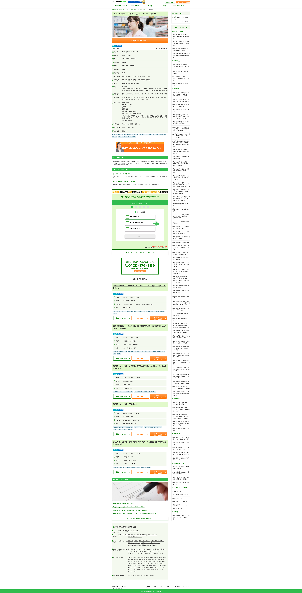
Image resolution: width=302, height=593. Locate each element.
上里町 (153, 569)
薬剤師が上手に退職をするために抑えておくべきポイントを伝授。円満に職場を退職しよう (181, 184)
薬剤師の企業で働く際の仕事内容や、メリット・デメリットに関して (181, 55)
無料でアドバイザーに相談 (182, 2)
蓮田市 (153, 563)
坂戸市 (157, 563)
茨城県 (130, 575)
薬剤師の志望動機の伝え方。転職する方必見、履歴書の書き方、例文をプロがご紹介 (181, 116)
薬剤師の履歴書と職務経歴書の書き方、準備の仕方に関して (181, 100)
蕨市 (134, 561)
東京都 (147, 575)
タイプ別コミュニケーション (180, 494)
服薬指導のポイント (178, 498)
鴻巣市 (149, 559)
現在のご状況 (141, 212)
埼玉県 (139, 9)
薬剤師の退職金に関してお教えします (181, 84)
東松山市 (130, 559)
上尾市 (158, 559)
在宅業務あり (144, 543)
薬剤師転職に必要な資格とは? (181, 242)
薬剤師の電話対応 (178, 508)
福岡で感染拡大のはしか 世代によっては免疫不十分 (181, 473)
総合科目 (130, 549)
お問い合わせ (176, 587)
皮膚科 (158, 549)
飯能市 (156, 557)
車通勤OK (161, 541)
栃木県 (134, 575)
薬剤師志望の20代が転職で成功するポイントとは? (181, 227)
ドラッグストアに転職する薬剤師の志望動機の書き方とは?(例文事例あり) (181, 216)
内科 (135, 549)
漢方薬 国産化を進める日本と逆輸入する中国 (181, 467)
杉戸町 (130, 571)
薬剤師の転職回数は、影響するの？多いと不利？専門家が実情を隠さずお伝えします (181, 163)
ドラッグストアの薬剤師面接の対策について (181, 222)
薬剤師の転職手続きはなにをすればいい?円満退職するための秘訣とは (181, 264)
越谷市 (130, 561)
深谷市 (154, 559)
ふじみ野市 (145, 565)
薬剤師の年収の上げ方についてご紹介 (181, 72)
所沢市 (151, 557)
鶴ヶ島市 (130, 565)
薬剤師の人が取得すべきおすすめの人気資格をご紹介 (181, 403)
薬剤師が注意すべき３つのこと (181, 501)
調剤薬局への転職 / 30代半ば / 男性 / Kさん (181, 443)
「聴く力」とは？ (177, 491)
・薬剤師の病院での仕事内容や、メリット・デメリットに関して (128, 507)
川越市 (130, 557)
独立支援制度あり (146, 545)
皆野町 (134, 569)
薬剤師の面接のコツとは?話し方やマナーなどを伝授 (181, 105)
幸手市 (161, 563)
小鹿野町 (143, 569)
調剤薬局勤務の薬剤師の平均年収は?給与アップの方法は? (181, 382)
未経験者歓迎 (154, 541)
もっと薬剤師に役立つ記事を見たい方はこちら (140, 519)
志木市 (150, 561)
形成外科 (156, 553)
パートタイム (136, 530)
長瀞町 (138, 569)
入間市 (142, 561)
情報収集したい (134, 217)
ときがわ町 (161, 567)
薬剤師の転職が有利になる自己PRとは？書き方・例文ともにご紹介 (181, 177)
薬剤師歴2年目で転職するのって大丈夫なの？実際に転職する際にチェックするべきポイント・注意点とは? (181, 279)
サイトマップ (186, 587)
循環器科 (149, 549)
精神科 (157, 551)
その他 (161, 553)
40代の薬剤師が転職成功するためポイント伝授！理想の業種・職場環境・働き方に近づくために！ (181, 143)
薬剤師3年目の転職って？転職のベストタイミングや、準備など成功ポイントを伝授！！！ (181, 303)
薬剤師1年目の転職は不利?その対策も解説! (181, 286)
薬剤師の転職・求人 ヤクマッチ (119, 9)
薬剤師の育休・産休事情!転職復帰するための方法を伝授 (181, 331)
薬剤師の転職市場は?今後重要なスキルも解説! (181, 237)
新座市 (159, 561)
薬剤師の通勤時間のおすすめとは (181, 429)
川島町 (147, 567)
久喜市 (130, 563)
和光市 (155, 561)
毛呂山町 (164, 565)
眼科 (141, 551)
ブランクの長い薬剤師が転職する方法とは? (181, 314)
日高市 (135, 565)
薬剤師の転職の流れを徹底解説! (181, 210)
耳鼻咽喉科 (137, 551)
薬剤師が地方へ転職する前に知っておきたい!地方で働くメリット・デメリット (181, 271)
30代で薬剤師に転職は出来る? (180, 204)
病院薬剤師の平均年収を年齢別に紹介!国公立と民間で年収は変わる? (181, 393)
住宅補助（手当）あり (154, 543)
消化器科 (130, 551)
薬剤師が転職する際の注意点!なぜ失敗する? (181, 258)
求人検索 (150, 6)
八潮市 (138, 563)
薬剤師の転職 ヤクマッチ (121, 6)
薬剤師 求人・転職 (131, 9)
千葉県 (143, 575)
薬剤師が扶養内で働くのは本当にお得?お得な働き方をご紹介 (181, 66)
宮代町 (161, 569)
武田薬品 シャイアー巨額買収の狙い (181, 483)
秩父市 (147, 557)
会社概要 (148, 587)
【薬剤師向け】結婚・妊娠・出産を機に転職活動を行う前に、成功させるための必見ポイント (181, 325)
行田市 (143, 557)
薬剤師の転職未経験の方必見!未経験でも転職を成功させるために (181, 170)
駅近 (129, 543)
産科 (152, 553)
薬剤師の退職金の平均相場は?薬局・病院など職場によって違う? (181, 362)
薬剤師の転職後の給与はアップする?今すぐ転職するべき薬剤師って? (181, 247)
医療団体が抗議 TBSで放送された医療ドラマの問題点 (181, 478)
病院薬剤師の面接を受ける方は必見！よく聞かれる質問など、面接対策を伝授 (181, 191)
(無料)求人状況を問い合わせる (140, 41)
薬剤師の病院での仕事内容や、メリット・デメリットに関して (181, 49)
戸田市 (137, 561)
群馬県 (138, 575)
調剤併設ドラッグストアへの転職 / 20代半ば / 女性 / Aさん (181, 438)
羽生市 (145, 559)
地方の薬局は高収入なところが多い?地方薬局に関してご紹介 (181, 78)
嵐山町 (138, 567)
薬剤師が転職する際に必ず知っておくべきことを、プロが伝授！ (181, 517)
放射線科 (147, 553)
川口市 (138, 557)
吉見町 (151, 567)
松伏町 (134, 571)
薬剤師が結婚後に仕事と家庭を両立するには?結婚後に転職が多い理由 (181, 355)
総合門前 (154, 545)
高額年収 (130, 541)
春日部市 (136, 559)
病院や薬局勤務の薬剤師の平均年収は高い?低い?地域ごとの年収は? (181, 348)
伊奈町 (155, 565)
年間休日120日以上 (144, 541)
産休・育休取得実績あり (134, 545)
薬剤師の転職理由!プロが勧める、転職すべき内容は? (181, 123)
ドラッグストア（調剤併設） (140, 535)
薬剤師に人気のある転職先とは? (181, 319)
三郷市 (148, 563)
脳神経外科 (147, 551)
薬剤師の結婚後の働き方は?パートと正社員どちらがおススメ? (181, 387)
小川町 (143, 567)
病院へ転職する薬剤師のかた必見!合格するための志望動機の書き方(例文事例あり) (181, 128)
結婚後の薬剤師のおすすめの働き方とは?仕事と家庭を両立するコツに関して (181, 423)
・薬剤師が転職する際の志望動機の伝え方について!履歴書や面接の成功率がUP (134, 513)
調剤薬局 (130, 535)
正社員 (130, 530)
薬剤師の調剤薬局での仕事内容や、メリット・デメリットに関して (181, 36)
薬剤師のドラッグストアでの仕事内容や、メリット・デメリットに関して (181, 43)
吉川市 (139, 565)
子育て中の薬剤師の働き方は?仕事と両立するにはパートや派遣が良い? (181, 369)
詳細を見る (140, 318)
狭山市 (141, 559)
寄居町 (157, 569)
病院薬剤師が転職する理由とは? (181, 297)
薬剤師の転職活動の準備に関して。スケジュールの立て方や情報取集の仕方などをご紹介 (181, 94)
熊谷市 (134, 557)
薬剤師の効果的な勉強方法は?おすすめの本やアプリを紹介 (181, 342)
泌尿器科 (163, 549)
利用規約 (155, 587)
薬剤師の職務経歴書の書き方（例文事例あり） (181, 157)
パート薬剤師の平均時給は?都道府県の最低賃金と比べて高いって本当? (181, 376)
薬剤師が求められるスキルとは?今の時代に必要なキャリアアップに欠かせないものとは (181, 416)
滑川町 (134, 567)
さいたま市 (144, 9)
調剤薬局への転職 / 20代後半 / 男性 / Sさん (181, 459)
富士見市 (143, 563)
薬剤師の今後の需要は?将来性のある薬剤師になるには (181, 337)
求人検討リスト (169, 2)
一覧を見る (186, 21)
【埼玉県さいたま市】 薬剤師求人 (125, 404)
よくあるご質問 (162, 6)
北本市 (134, 563)
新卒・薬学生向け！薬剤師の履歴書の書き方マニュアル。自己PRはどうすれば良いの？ (181, 198)
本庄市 (164, 557)
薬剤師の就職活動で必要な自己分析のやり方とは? (181, 291)
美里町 (148, 569)
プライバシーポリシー (165, 587)
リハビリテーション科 (133, 553)
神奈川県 (152, 575)
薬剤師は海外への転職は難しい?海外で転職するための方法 (181, 253)
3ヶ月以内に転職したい (137, 223)
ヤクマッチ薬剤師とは (136, 6)
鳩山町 (156, 567)
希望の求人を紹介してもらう (158, 318)
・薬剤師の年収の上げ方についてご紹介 (123, 503)
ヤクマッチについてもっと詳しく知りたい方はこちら (140, 253)
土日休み (136, 541)
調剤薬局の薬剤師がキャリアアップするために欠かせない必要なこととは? (181, 409)
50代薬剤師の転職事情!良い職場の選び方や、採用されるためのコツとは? (181, 135)
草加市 (162, 559)
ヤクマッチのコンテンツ (178, 6)
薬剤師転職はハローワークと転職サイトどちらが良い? (181, 232)
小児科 (154, 549)
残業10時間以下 (135, 543)
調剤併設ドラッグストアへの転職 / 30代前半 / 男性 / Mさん (181, 453)
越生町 (130, 567)
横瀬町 (130, 569)
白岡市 (150, 565)
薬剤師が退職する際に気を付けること (181, 110)
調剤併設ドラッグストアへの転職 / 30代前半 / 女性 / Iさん (181, 448)
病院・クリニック (152, 535)
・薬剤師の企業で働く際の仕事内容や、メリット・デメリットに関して (130, 510)
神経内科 (142, 553)
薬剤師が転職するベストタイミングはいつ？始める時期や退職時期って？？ (181, 151)
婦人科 (138, 549)
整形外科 (152, 551)
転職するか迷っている (136, 229)
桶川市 (163, 561)
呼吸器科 (143, 549)
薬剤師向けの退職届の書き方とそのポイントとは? (181, 309)
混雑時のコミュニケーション (180, 505)
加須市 (160, 557)
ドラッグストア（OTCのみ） (135, 537)
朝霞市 (146, 561)
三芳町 (159, 565)
